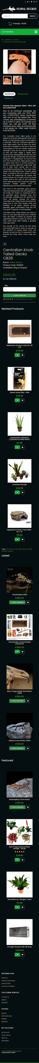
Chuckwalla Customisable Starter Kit (19, 643)
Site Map (4, 1003)
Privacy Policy (6, 983)
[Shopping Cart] (33, 2)
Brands (4, 1013)
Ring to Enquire (20, 295)
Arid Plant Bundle (19, 484)
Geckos (16, 40)
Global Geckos (15, 262)
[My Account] (28, 2)
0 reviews (17, 299)
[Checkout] (36, 2)
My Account (5, 1032)
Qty (6, 285)
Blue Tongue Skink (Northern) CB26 (19, 692)
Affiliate (4, 1019)
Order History (6, 1035)
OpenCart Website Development (11, 1051)
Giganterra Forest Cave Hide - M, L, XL (19, 531)
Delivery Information (8, 981)
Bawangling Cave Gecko (19, 799)
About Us (5, 978)
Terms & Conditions (8, 986)
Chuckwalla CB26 (19, 594)
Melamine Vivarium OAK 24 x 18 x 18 (19, 346)
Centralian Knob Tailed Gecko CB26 (14, 42)
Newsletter (5, 1041)
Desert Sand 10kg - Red (19, 392)
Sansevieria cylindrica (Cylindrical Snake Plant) (19, 438)
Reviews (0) (9, 98)
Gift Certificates (7, 1016)
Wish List (4, 1038)
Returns (4, 1000)
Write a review (27, 299)
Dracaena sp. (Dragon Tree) (19, 899)
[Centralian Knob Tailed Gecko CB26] (19, 61)
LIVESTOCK (8, 40)
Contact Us (5, 997)
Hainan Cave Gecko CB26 (19, 740)
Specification (23, 94)
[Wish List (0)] (31, 2)
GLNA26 (4, 551)
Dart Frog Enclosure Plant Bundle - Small (19, 848)
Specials (4, 1022)
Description (9, 94)
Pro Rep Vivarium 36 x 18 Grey (19, 947)
